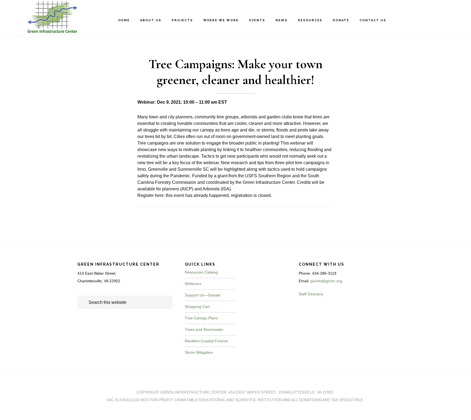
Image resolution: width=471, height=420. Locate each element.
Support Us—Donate (203, 295)
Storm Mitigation (199, 352)
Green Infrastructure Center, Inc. (49, 17)
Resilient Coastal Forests (206, 341)
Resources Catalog (201, 272)
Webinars (193, 283)
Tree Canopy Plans (201, 318)
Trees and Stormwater (204, 329)
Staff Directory (311, 294)
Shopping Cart (197, 306)
